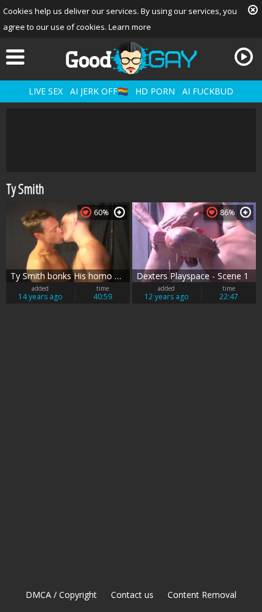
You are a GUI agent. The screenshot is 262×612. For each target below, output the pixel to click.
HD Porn (155, 91)
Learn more (129, 26)
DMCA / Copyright (61, 594)
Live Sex (46, 91)
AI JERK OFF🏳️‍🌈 (99, 91)
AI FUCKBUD (207, 91)
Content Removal (202, 594)
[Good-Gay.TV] (131, 58)
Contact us (132, 594)
